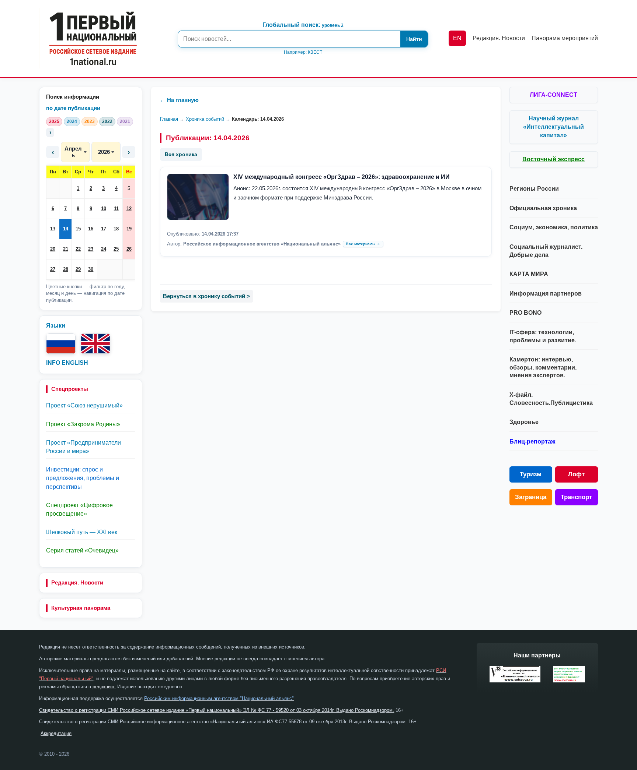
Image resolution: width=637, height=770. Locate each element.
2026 (104, 152)
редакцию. (104, 686)
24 (103, 249)
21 (65, 249)
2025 (54, 121)
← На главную (179, 100)
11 (116, 208)
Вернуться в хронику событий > (206, 296)
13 (52, 229)
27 (52, 269)
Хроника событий (205, 119)
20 (52, 249)
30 (90, 269)
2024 (72, 121)
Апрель (73, 151)
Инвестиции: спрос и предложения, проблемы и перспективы (82, 478)
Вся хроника (181, 154)
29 (78, 269)
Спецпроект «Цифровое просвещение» (79, 509)
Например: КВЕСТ (303, 52)
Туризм (531, 474)
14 (65, 229)
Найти (414, 39)
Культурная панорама (80, 608)
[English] (95, 343)
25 (116, 249)
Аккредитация (56, 733)
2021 (125, 121)
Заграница (530, 497)
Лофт (576, 474)
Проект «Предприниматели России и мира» (83, 446)
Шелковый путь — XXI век (81, 532)
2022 (107, 121)
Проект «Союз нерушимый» (84, 405)
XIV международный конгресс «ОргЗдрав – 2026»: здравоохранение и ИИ (341, 177)
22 (78, 249)
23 (90, 249)
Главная (169, 119)
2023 (89, 121)
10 (103, 208)
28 (65, 269)
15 (78, 229)
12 (129, 208)
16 (90, 229)
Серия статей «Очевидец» (82, 550)
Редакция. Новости (77, 582)
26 (129, 249)
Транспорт (576, 497)
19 (129, 229)
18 (116, 229)
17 (103, 229)
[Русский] (61, 343)
